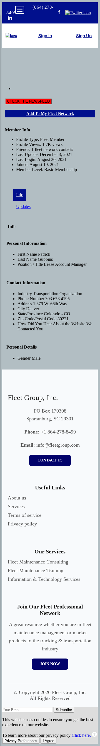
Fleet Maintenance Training (35, 570)
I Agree (48, 741)
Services (16, 506)
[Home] (11, 36)
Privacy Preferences (20, 741)
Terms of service (24, 515)
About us (17, 498)
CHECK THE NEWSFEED (28, 101)
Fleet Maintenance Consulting (38, 562)
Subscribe (64, 710)
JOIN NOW (50, 664)
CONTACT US (50, 460)
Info (19, 194)
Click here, (82, 735)
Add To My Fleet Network (50, 113)
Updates (23, 206)
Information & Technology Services (44, 579)
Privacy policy (22, 524)
